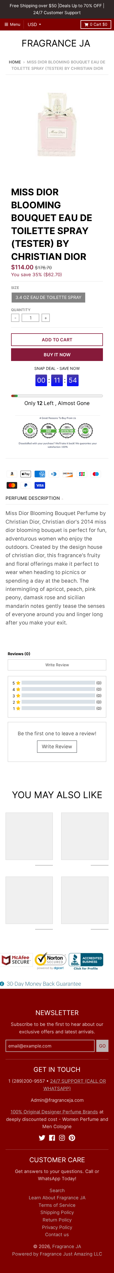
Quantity (20, 310)
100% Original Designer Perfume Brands (54, 1112)
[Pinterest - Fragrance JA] (72, 1137)
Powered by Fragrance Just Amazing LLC (57, 1254)
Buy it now (57, 354)
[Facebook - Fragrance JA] (52, 1137)
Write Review (57, 746)
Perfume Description (33, 498)
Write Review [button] (57, 664)
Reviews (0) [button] (19, 653)
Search (57, 1190)
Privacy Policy (57, 1227)
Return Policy (57, 1220)
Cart (98, 24)
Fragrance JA (56, 43)
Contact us (57, 1234)
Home (15, 62)
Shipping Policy (57, 1212)
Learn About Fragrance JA (57, 1197)
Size (15, 287)
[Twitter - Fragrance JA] (42, 1137)
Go (102, 1046)
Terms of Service (57, 1205)
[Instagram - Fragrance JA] (62, 1137)
